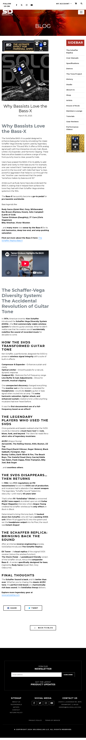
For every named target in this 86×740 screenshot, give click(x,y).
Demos (69, 68)
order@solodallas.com (70, 707)
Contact (16, 710)
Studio (69, 84)
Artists (69, 100)
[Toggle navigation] (81, 12)
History (69, 79)
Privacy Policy (35, 720)
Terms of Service (52, 720)
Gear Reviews (72, 121)
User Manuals (72, 58)
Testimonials (16, 704)
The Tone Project (74, 74)
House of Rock (73, 106)
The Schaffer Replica (72, 51)
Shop (68, 95)
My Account (63, 4)
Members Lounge (74, 111)
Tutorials (70, 116)
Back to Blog (45, 628)
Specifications (72, 63)
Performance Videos (72, 128)
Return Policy (16, 712)
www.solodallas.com (11, 595)
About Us (70, 90)
